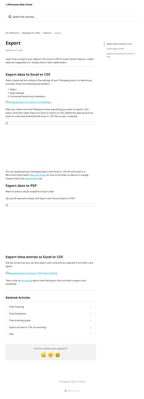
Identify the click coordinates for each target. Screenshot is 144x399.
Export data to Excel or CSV (119, 44)
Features (47, 33)
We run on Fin (73, 390)
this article (26, 280)
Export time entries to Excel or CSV (121, 55)
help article (31, 178)
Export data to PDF (115, 48)
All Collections (12, 33)
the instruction (38, 175)
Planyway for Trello (31, 33)
